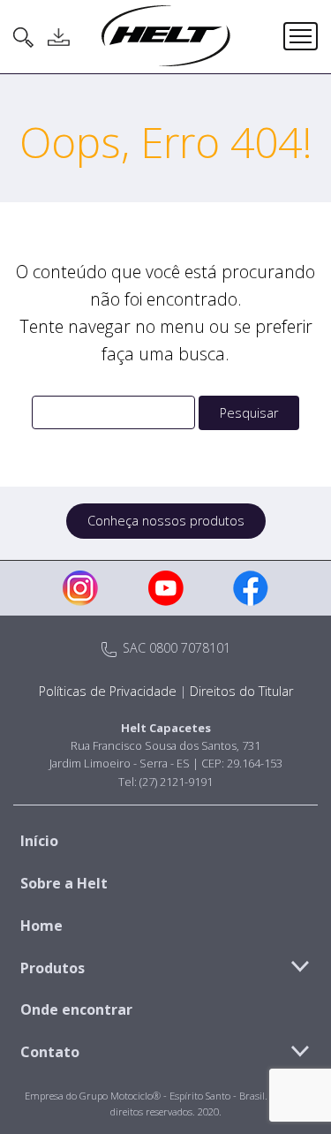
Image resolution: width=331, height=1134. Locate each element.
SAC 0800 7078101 (174, 647)
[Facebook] (250, 588)
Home (41, 925)
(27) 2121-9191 (176, 782)
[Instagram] (80, 588)
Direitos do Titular (241, 691)
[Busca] (23, 37)
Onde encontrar (76, 1009)
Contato (49, 1052)
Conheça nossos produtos (165, 520)
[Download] (58, 37)
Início (39, 840)
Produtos (52, 968)
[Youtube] (166, 588)
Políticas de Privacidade (108, 691)
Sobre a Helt (64, 883)
